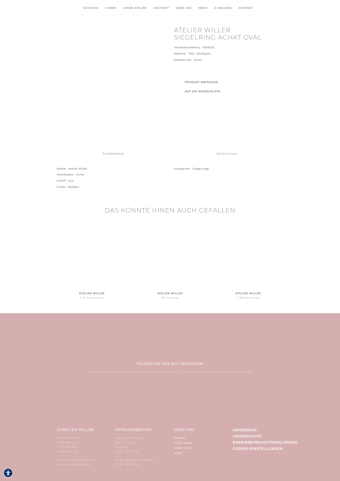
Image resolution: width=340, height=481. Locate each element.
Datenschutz (247, 436)
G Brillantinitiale (248, 297)
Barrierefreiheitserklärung (265, 442)
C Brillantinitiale (92, 297)
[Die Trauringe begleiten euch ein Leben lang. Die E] (151, 393)
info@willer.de (67, 451)
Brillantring (170, 297)
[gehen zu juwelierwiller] (278, 10)
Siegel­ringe (200, 168)
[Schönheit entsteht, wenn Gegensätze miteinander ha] (227, 393)
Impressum (245, 430)
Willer (178, 453)
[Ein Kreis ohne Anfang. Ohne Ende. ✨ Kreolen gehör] (265, 393)
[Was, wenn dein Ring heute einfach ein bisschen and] (75, 393)
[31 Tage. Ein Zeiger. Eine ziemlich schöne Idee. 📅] (113, 393)
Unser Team (182, 447)
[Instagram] (235, 462)
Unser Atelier (183, 443)
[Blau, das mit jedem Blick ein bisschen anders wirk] (189, 393)
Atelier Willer (77, 168)
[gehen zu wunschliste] (270, 10)
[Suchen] (259, 8)
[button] (197, 91)
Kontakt (180, 437)
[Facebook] (243, 461)
